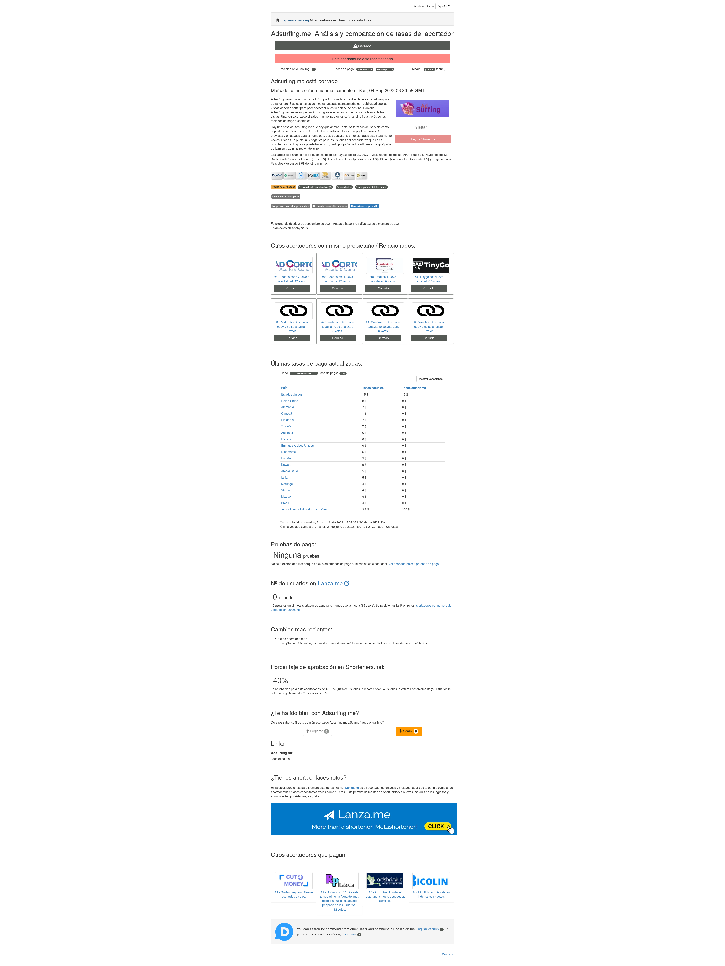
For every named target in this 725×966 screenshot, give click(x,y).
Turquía (286, 426)
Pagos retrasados (423, 139)
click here (351, 933)
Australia (287, 432)
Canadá (286, 413)
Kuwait (285, 464)
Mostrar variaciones (431, 379)
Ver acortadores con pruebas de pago (414, 564)
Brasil (285, 503)
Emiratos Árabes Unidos (297, 445)
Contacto (448, 954)
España (286, 458)
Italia (284, 477)
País (284, 388)
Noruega (287, 484)
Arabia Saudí (290, 471)
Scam (409, 731)
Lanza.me (331, 583)
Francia (286, 439)
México (286, 496)
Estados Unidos (291, 394)
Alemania (287, 407)
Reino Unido (289, 401)
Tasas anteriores (414, 388)
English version (429, 928)
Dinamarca (288, 452)
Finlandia (287, 420)
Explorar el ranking (296, 20)
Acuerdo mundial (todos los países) (304, 509)
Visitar (421, 127)
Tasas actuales (373, 388)
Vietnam (286, 490)
